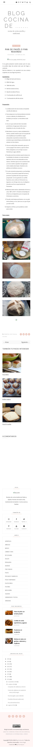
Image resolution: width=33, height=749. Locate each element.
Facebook (16, 521)
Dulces (7, 559)
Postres (7, 587)
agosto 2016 (11, 705)
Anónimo (12, 54)
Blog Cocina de (20, 740)
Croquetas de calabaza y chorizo (17, 687)
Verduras (8, 601)
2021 (8, 669)
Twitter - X (24, 521)
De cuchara (8, 555)
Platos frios (9, 583)
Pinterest (8, 528)
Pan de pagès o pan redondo (16, 696)
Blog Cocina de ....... (16, 19)
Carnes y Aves (9, 552)
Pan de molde (6, 424)
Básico (7, 548)
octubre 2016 (11, 684)
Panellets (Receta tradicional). (16, 699)
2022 (8, 666)
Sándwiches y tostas (11, 597)
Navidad (7, 566)
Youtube (16, 528)
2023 (8, 664)
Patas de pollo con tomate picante (19, 613)
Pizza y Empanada (10, 580)
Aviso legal (23, 742)
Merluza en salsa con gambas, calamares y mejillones (20, 641)
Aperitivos (8, 541)
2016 (8, 679)
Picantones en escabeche (18, 631)
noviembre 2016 (12, 682)
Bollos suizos (6, 399)
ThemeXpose (21, 744)
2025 (8, 659)
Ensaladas (8, 562)
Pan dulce (5, 375)
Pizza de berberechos (14, 702)
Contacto (24, 528)
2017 (8, 676)
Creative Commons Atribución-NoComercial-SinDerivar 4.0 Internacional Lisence (16, 733)
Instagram (8, 521)
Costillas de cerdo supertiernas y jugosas (20, 622)
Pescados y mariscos (11, 576)
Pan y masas (16, 45)
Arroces (7, 545)
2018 (8, 674)
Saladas (4, 336)
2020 (8, 671)
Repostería (8, 590)
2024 (8, 661)
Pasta (7, 573)
